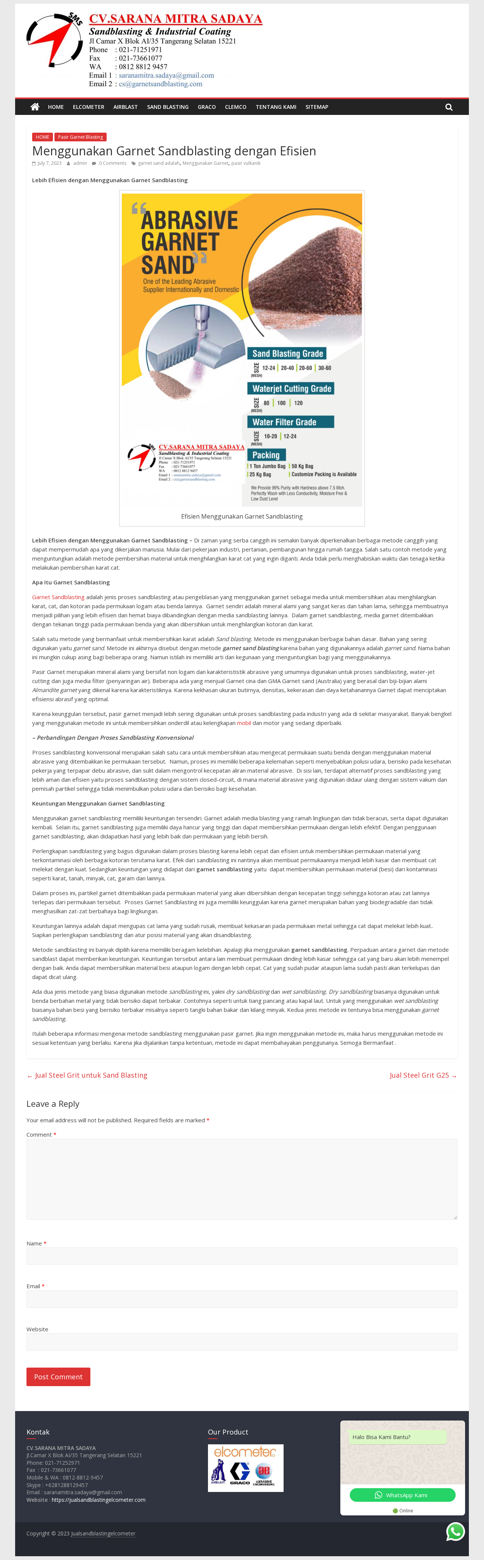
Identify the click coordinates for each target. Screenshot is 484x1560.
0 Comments (112, 163)
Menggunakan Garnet (205, 163)
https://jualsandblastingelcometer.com (99, 1499)
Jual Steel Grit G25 (424, 1075)
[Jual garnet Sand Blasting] (34, 107)
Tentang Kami (276, 106)
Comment (41, 1134)
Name (36, 1243)
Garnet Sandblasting (58, 597)
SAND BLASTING (168, 106)
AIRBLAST (125, 106)
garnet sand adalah (159, 163)
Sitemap (317, 106)
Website (37, 1329)
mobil (244, 723)
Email (35, 1286)
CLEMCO (236, 106)
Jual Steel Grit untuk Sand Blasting (86, 1075)
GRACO (207, 106)
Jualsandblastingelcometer (103, 1533)
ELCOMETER (88, 106)
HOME (56, 106)
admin (80, 163)
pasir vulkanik (246, 163)
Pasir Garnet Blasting (80, 137)
